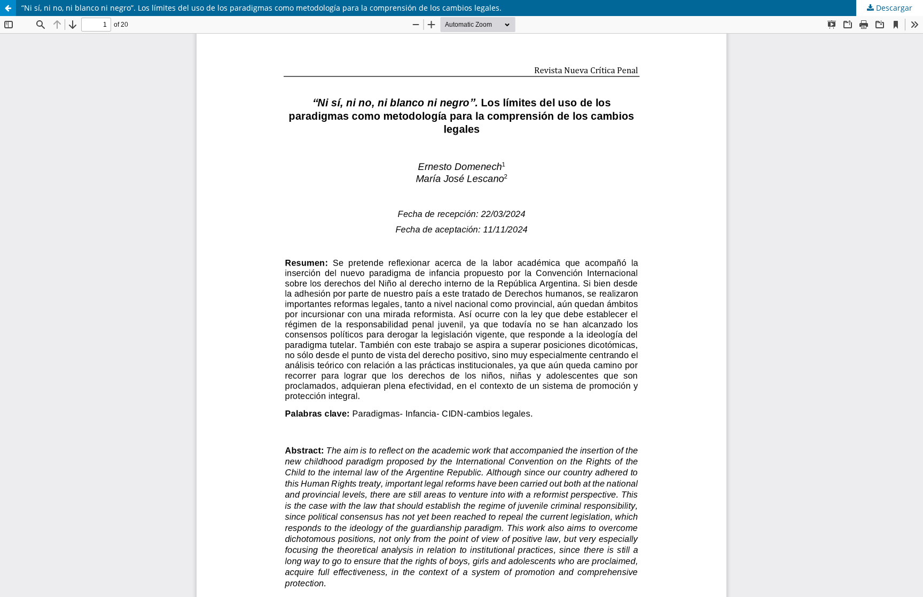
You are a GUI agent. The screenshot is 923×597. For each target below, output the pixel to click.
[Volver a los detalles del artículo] (8, 8)
